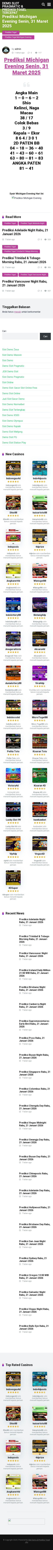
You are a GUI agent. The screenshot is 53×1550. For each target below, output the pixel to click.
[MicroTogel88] (39, 713)
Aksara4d (39, 649)
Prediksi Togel (10, 32)
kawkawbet (40, 819)
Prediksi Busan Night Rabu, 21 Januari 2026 (34, 1056)
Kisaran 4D (40, 785)
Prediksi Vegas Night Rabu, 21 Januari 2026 (34, 1310)
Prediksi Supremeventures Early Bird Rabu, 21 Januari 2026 (34, 1024)
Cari (4, 331)
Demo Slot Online (11, 393)
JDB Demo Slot (10, 371)
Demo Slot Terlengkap (13, 409)
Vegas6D (40, 853)
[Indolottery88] (13, 611)
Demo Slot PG (9, 437)
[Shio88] (13, 509)
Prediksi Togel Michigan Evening (18, 37)
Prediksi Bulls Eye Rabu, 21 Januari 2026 (34, 1327)
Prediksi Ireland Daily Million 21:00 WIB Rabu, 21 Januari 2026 (34, 973)
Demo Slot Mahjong (12, 431)
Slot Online (7, 382)
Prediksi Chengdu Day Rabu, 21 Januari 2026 (34, 1107)
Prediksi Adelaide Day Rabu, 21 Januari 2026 (34, 1192)
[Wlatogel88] (39, 577)
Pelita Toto (13, 751)
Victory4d (13, 785)
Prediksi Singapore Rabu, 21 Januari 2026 (34, 1073)
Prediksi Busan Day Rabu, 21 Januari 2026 (34, 1158)
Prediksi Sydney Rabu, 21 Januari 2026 (33, 1259)
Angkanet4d (13, 580)
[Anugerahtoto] (13, 645)
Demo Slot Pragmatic (13, 365)
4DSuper (13, 888)
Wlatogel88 (40, 580)
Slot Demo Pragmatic (13, 377)
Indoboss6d (13, 717)
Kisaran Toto (40, 751)
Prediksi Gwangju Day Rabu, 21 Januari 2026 (34, 1141)
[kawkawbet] (39, 816)
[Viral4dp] (39, 679)
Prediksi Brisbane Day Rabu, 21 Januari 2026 (34, 1226)
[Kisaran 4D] (39, 782)
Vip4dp (13, 853)
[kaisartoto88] (39, 509)
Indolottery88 (13, 615)
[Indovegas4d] (13, 474)
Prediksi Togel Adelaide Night (32, 223)
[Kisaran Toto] (39, 747)
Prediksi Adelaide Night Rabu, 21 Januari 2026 (32, 921)
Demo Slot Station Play (14, 442)
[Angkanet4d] (13, 577)
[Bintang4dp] (39, 611)
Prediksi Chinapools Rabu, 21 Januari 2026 (33, 1175)
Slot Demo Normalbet (13, 404)
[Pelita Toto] (13, 747)
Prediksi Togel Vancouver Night (33, 275)
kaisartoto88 (40, 512)
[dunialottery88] (13, 679)
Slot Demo (7, 360)
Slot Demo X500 (10, 415)
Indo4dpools (40, 478)
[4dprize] (39, 543)
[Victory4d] (13, 782)
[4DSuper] (13, 884)
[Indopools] (13, 543)
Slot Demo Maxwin (12, 355)
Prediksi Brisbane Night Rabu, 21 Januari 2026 (32, 988)
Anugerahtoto (13, 649)
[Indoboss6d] (13, 713)
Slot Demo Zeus (10, 349)
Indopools (13, 546)
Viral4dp (39, 683)
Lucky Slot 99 (13, 819)
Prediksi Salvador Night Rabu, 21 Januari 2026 (32, 1293)
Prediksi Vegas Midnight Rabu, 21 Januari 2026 (32, 1124)
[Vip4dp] (13, 850)
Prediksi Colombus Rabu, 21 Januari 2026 (34, 1090)
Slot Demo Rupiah (11, 426)
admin (18, 49)
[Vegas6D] (39, 850)
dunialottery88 (13, 683)
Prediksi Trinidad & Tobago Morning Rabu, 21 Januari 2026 (24, 260)
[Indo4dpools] (39, 474)
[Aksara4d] (39, 645)
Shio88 (13, 512)
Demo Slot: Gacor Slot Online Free (19, 387)
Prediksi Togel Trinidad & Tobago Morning (21, 251)
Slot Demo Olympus (12, 420)
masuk (17, 311)
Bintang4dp (40, 615)
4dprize (40, 546)
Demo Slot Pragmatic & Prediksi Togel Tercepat (14, 7)
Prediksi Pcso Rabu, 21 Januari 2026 (32, 1039)
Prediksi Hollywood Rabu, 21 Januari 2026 (34, 1209)
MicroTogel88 (40, 717)
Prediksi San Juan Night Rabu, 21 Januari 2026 (32, 1242)
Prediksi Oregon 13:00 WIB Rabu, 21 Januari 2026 (34, 1276)
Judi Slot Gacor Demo (13, 398)
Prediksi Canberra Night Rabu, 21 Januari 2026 (32, 1005)
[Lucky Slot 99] (13, 816)
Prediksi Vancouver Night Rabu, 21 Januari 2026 (24, 283)
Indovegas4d (13, 478)
